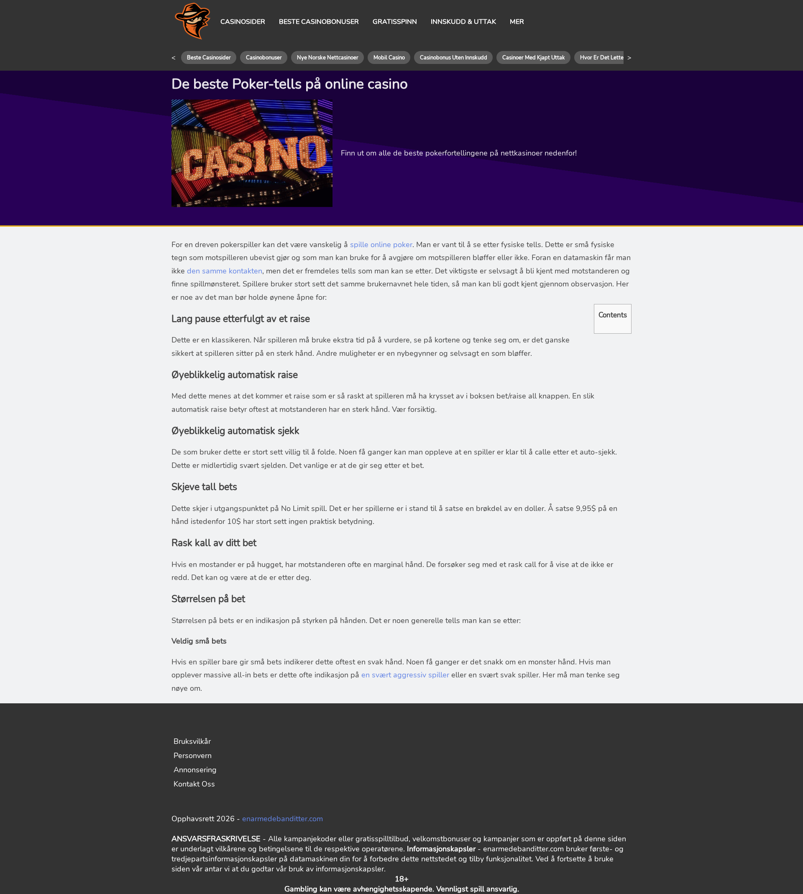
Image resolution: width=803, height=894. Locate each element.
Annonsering (195, 770)
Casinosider (242, 21)
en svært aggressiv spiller (405, 675)
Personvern (193, 756)
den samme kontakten (224, 271)
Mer (517, 21)
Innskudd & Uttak (463, 21)
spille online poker (381, 245)
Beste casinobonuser (319, 21)
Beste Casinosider (209, 57)
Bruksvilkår (192, 741)
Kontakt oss (194, 784)
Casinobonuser (264, 57)
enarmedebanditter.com (282, 819)
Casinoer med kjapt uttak (533, 57)
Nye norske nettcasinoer (327, 57)
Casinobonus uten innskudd (453, 57)
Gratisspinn (395, 21)
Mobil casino (389, 57)
